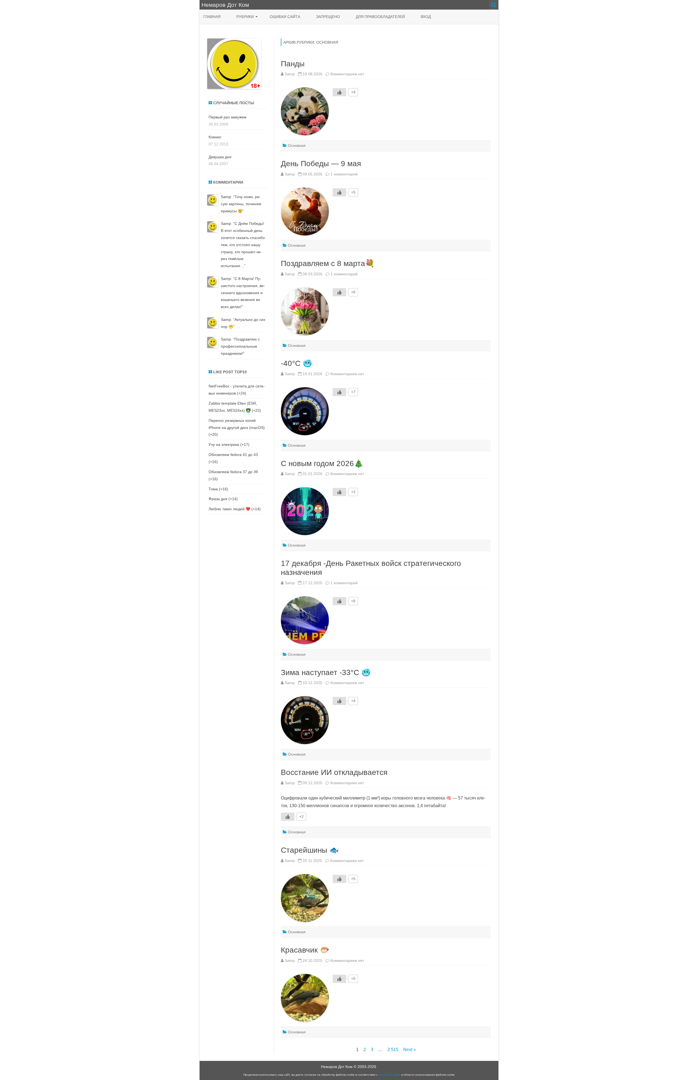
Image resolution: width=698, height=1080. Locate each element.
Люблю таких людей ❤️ (229, 509)
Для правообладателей (380, 16)
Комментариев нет (347, 74)
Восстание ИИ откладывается (334, 772)
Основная (297, 145)
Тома (213, 489)
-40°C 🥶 (296, 363)
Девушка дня (220, 157)
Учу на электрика (224, 444)
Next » (409, 1049)
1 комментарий (344, 174)
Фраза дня (218, 499)
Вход (426, 16)
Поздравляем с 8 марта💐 (328, 263)
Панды (293, 63)
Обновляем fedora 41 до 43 (233, 454)
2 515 (392, 1049)
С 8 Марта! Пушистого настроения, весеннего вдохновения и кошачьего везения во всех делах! (243, 292)
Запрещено (328, 16)
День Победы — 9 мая (321, 163)
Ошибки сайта (285, 16)
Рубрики (245, 16)
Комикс (215, 137)
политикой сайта (389, 1074)
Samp (290, 74)
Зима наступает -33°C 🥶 (326, 672)
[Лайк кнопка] (339, 92)
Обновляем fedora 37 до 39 (233, 472)
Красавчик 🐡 (305, 950)
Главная (212, 16)
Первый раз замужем (227, 117)
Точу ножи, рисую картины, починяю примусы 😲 (241, 204)
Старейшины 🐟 (310, 850)
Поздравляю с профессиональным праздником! (240, 346)
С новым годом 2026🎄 (322, 463)
